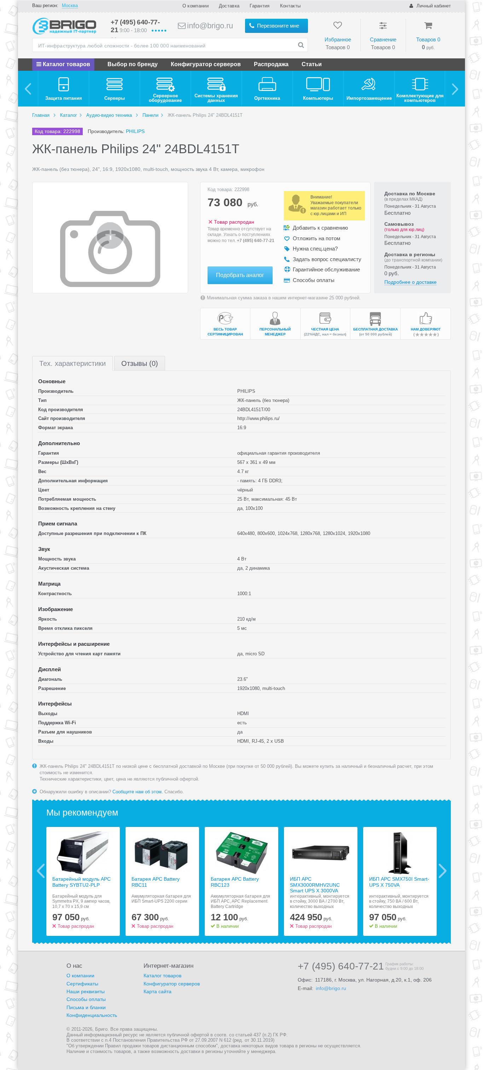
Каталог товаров (65, 64)
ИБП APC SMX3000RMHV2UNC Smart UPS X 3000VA (315, 885)
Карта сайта (157, 991)
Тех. (72, 363)
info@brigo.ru (209, 25)
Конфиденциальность (91, 1015)
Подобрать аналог (240, 275)
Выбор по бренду (132, 64)
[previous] (28, 89)
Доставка (229, 5)
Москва (70, 5)
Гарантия (259, 5)
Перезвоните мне (277, 26)
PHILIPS (135, 131)
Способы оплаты (86, 999)
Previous (40, 871)
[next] (455, 89)
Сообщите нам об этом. (137, 791)
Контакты (290, 5)
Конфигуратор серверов (206, 64)
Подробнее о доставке (410, 282)
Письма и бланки (86, 1007)
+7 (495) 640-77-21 (255, 240)
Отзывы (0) (139, 363)
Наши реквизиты (85, 991)
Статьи (312, 64)
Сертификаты (82, 983)
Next (442, 871)
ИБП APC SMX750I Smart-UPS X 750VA (399, 882)
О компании (195, 5)
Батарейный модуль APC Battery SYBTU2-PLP (81, 882)
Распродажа (271, 64)
